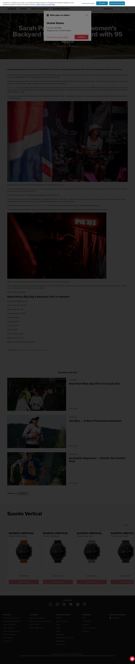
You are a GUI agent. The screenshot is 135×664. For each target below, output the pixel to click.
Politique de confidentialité (48, 4)
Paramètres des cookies (88, 3)
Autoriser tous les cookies (117, 3)
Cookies (38, 4)
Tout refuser (102, 3)
